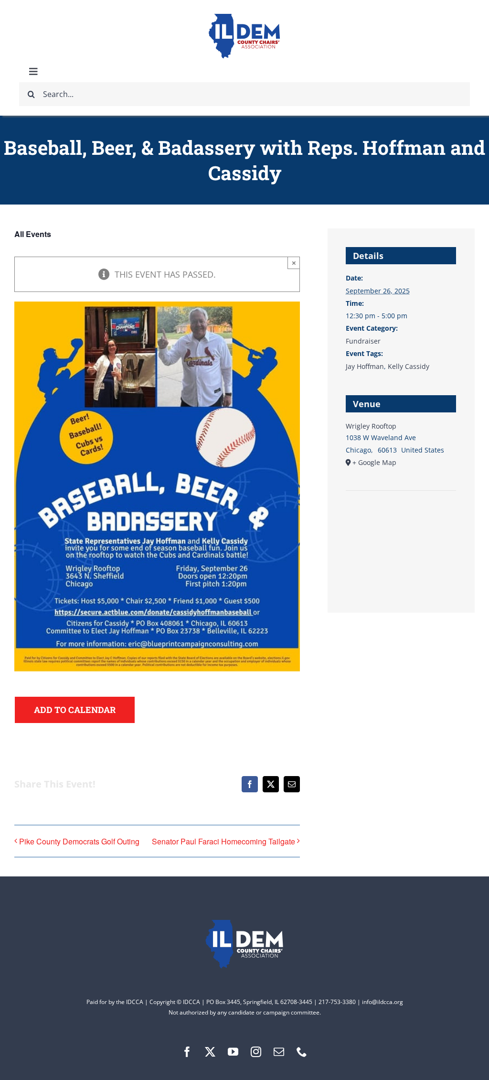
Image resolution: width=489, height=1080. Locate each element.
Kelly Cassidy (408, 366)
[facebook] (187, 1052)
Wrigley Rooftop (371, 426)
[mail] (279, 1052)
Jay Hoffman (365, 366)
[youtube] (233, 1052)
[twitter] (210, 1052)
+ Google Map (374, 462)
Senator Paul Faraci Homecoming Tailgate (223, 841)
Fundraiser (363, 341)
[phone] (302, 1052)
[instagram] (256, 1052)
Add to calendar (75, 710)
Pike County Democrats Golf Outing (79, 841)
